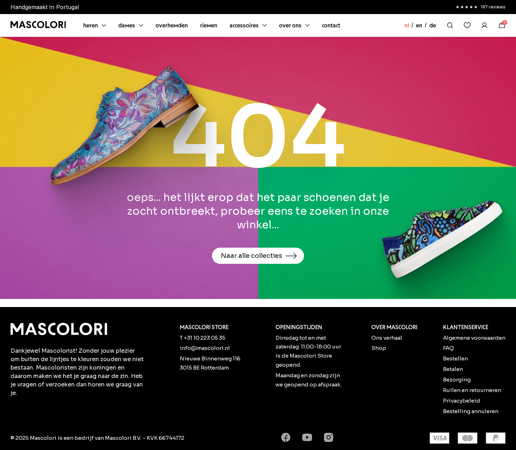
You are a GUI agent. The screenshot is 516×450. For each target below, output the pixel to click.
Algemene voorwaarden (474, 337)
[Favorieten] (467, 25)
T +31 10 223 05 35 (202, 337)
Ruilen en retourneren (472, 390)
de (432, 25)
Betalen (453, 369)
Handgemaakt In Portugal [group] (45, 7)
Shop (378, 348)
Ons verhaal (386, 337)
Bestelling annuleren (470, 411)
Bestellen (455, 358)
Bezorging (457, 379)
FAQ (448, 348)
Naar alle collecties (251, 256)
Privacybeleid (461, 400)
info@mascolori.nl (205, 348)
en (419, 25)
